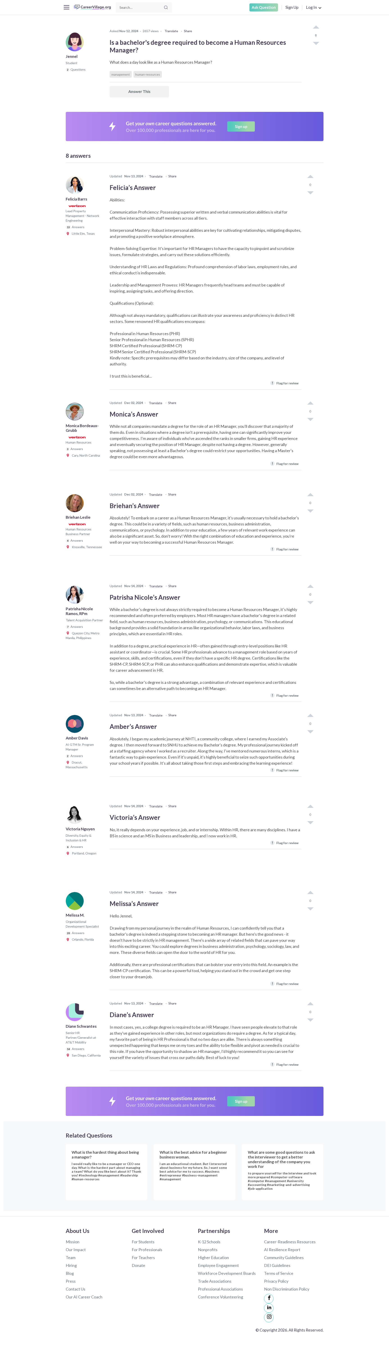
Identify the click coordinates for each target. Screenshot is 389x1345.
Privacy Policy (276, 1281)
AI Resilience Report (282, 1249)
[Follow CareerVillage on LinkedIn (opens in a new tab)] (269, 1308)
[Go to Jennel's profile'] (76, 43)
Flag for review (285, 383)
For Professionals (147, 1249)
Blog (70, 1273)
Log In (311, 7)
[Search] (166, 7)
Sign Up (292, 7)
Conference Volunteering (220, 1296)
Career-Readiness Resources (290, 1241)
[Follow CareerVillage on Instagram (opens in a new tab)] (269, 1317)
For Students (143, 1241)
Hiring (71, 1265)
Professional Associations (220, 1288)
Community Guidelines (284, 1257)
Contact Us (75, 1288)
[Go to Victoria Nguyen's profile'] (76, 816)
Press (71, 1281)
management (120, 74)
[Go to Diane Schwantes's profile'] (76, 1013)
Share (188, 31)
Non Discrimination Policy (286, 1288)
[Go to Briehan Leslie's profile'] (76, 504)
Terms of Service (278, 1273)
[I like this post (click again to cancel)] (315, 27)
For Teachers (143, 1257)
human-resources (147, 74)
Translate (171, 31)
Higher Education (213, 1257)
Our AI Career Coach (84, 1296)
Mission (72, 1241)
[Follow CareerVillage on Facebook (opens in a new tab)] (269, 1298)
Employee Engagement (218, 1265)
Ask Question (264, 7)
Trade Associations (214, 1281)
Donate (138, 1265)
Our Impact (76, 1249)
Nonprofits (207, 1249)
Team (70, 1257)
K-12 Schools (209, 1241)
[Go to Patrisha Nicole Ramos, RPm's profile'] (76, 596)
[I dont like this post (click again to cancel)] (315, 43)
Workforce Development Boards (227, 1273)
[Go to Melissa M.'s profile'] (76, 902)
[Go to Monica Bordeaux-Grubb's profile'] (76, 413)
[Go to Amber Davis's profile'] (76, 725)
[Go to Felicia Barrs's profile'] (76, 186)
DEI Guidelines (277, 1265)
